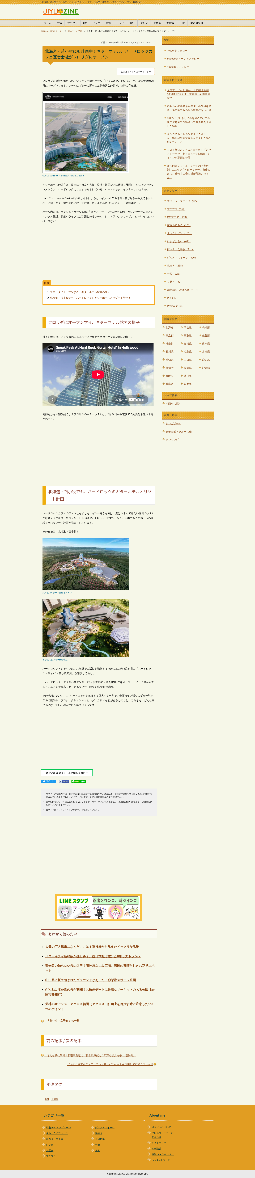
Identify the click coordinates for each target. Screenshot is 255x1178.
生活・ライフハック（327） (183, 201)
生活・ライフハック (57, 1133)
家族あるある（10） (179, 225)
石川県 (169, 351)
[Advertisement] (98, 252)
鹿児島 (206, 359)
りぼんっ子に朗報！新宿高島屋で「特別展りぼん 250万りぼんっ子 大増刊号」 (90, 1055)
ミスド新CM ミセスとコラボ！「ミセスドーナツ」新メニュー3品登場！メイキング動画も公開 (189, 153)
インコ (96, 23)
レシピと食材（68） (179, 241)
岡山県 (188, 327)
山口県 (188, 359)
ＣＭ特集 (100, 1139)
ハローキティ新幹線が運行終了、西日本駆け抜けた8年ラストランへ (93, 956)
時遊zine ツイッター (163, 1154)
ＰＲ (97, 1150)
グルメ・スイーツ (104, 1127)
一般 (182, 23)
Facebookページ (161, 1160)
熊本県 (206, 343)
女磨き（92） (175, 281)
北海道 (54, 1099)
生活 (59, 23)
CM (85, 23)
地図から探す (173, 403)
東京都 (169, 335)
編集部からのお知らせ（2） (183, 289)
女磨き (170, 23)
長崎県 (206, 327)
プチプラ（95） (176, 209)
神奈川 (169, 343)
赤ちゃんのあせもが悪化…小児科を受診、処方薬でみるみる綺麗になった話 (189, 108)
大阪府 (169, 375)
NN (47, 1099)
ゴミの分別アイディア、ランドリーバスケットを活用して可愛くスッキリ (110, 1064)
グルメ (144, 23)
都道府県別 (196, 23)
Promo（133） (175, 305)
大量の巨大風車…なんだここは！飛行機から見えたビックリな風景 (92, 946)
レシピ (120, 23)
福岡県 (188, 383)
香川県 (188, 375)
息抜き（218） (175, 265)
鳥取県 (188, 335)
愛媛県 (188, 367)
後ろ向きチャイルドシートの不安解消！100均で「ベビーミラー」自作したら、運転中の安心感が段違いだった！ (188, 171)
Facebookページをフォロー (183, 58)
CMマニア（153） (177, 217)
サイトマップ (159, 1143)
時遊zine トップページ (58, 1127)
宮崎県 (206, 351)
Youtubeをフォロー (178, 66)
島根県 (188, 343)
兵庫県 (169, 383)
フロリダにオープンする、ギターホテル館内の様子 (80, 292)
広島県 (188, 351)
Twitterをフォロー (177, 50)
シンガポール (173, 423)
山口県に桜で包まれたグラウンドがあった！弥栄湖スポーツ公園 (90, 980)
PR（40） (173, 297)
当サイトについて (161, 1127)
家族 (108, 23)
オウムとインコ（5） (179, 233)
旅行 (132, 23)
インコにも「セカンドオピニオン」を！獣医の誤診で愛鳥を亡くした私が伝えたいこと (189, 138)
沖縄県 (206, 367)
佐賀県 (206, 335)
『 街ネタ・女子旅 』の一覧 (63, 1020)
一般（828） (174, 273)
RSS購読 (156, 1148)
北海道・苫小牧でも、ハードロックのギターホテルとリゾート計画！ (90, 297)
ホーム (47, 23)
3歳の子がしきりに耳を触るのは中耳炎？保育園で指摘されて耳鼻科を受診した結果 (189, 122)
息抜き (157, 23)
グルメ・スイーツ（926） (182, 257)
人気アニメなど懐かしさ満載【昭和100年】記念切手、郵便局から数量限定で (188, 94)
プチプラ (72, 23)
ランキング (172, 439)
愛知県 (169, 359)
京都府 (169, 367)
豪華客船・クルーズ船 (179, 431)
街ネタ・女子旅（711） (180, 249)
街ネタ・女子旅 (54, 1139)
